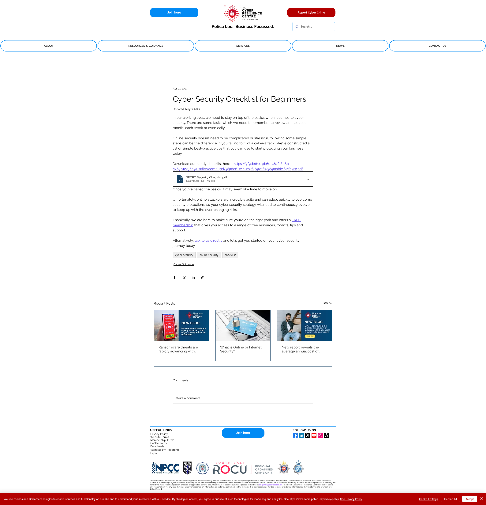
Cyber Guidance (184, 264)
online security (209, 255)
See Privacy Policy (351, 499)
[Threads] (326, 435)
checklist (230, 255)
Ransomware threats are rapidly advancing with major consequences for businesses (178, 349)
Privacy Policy (159, 433)
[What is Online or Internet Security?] (243, 325)
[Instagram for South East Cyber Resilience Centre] (320, 435)
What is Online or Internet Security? (241, 349)
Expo (153, 453)
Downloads (157, 446)
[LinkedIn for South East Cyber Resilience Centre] (301, 435)
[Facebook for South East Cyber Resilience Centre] (295, 435)
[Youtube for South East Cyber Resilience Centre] (314, 435)
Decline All (450, 499)
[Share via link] (202, 277)
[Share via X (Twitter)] (184, 277)
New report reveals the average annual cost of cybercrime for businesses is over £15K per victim (303, 349)
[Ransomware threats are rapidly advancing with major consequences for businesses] (181, 325)
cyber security (184, 255)
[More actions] (311, 88)
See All (327, 302)
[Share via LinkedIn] (193, 277)
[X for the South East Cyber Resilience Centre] (307, 435)
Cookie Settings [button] (428, 499)
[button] (48, 45)
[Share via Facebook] (174, 277)
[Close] (481, 499)
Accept (469, 499)
